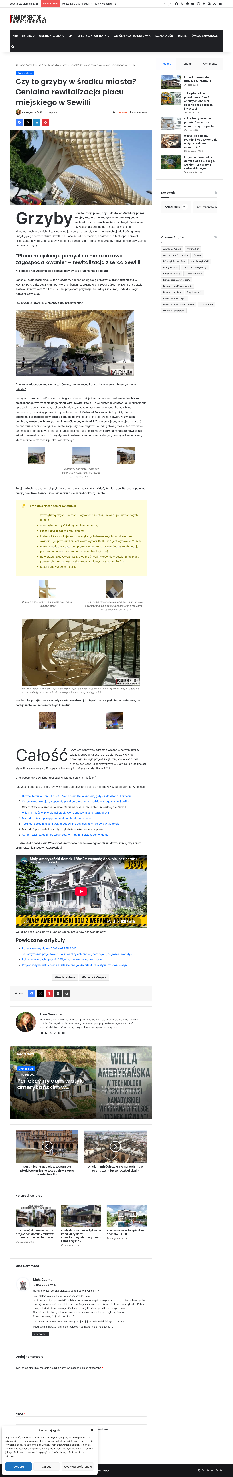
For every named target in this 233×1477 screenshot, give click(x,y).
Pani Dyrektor (29, 112)
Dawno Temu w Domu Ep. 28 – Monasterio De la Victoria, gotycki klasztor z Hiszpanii (76, 796)
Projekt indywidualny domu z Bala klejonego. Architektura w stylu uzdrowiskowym (75, 965)
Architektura (22, 35)
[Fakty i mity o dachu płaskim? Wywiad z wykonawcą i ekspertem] (171, 123)
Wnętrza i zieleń (50, 35)
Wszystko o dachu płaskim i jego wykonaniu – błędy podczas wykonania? (200, 141)
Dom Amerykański (199, 261)
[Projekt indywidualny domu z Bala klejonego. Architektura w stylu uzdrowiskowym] (171, 162)
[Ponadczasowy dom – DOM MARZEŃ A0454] (171, 82)
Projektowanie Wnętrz (174, 298)
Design (197, 255)
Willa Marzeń (206, 304)
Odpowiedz (40, 1333)
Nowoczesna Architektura (176, 279)
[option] (81, 1082)
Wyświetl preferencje (78, 1466)
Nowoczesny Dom (172, 292)
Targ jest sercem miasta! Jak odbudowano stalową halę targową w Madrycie (70, 823)
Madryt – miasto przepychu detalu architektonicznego (56, 818)
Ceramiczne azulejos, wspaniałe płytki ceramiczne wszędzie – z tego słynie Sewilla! (76, 801)
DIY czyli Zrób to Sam (174, 261)
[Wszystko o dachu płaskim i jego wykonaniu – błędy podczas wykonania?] (171, 141)
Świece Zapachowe (205, 35)
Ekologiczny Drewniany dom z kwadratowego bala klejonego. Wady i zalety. (53, 1087)
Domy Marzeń (170, 267)
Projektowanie (194, 292)
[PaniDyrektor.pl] (28, 19)
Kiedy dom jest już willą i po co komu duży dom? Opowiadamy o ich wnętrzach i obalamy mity (81, 1236)
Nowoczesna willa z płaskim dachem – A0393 (125, 1232)
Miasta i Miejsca (95, 977)
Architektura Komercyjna (176, 255)
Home (21, 65)
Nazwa (20, 1413)
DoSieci (106, 1470)
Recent (166, 63)
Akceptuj (19, 1466)
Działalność (164, 35)
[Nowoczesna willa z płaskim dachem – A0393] (127, 1216)
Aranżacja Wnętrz (172, 249)
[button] (92, 1430)
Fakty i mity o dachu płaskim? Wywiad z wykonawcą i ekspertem (63, 959)
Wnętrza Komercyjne (174, 310)
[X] (50, 1033)
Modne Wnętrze (193, 273)
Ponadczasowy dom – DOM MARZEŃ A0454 (50, 948)
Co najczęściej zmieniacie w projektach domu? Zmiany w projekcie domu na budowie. (35, 1234)
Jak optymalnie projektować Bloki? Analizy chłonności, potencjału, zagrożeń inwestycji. (78, 954)
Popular (187, 63)
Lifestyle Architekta (92, 35)
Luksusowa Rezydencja (195, 267)
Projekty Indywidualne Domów (178, 304)
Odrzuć (47, 1466)
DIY (71, 35)
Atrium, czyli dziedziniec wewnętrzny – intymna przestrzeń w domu (65, 834)
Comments (210, 63)
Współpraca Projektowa (131, 35)
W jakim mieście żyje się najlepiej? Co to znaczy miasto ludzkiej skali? (67, 812)
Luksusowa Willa (171, 273)
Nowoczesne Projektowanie (177, 286)
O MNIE (182, 35)
